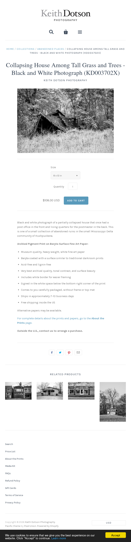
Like (52, 352)
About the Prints (14, 458)
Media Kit (10, 466)
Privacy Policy (12, 502)
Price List (10, 451)
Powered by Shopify (48, 526)
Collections (25, 49)
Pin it (69, 352)
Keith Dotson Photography (65, 80)
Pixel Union (30, 526)
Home (10, 49)
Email (78, 352)
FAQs (8, 473)
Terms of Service (14, 495)
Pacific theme (12, 526)
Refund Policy (12, 480)
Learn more (58, 538)
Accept (115, 535)
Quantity (59, 186)
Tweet (60, 352)
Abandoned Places (50, 49)
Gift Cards (10, 488)
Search (9, 444)
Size (53, 167)
